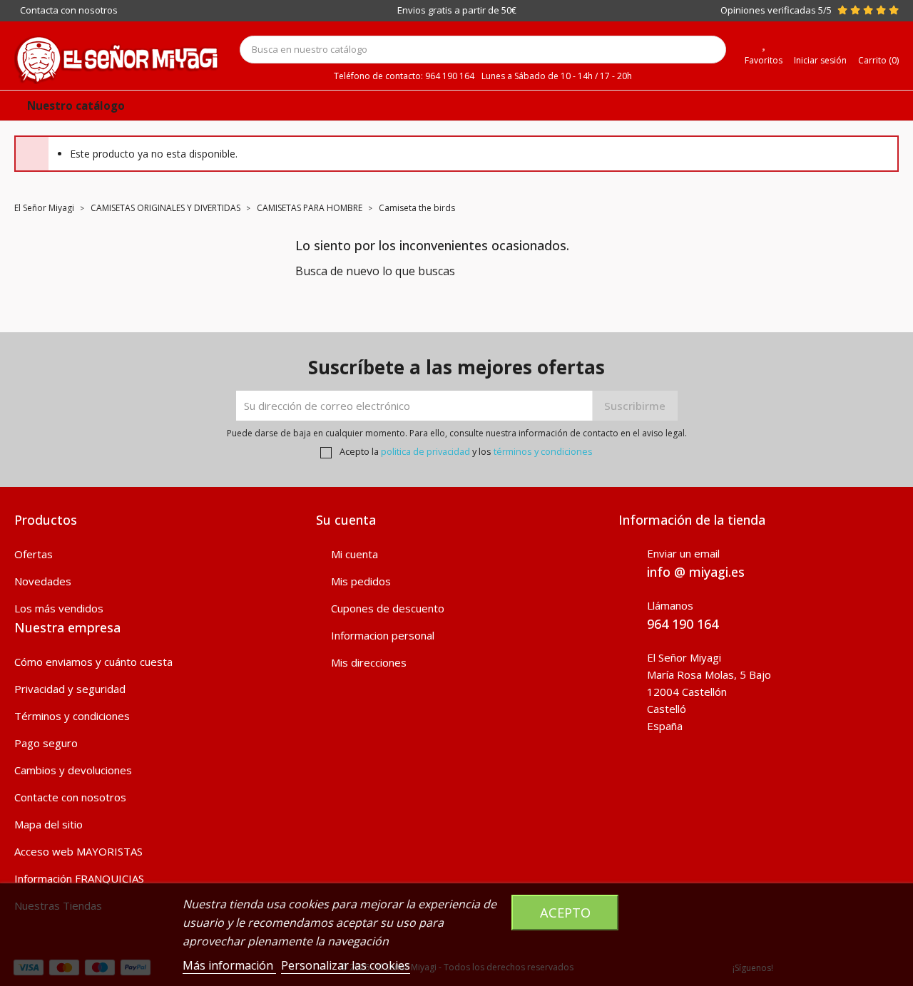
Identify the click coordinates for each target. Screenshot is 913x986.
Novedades (42, 581)
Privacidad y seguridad (70, 689)
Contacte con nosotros (70, 797)
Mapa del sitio (48, 824)
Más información (229, 965)
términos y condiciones (543, 451)
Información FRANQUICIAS (79, 878)
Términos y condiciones (72, 716)
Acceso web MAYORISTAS (78, 851)
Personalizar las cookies (345, 965)
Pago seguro (46, 743)
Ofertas (33, 554)
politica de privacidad (425, 451)
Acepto (565, 912)
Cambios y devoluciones (73, 770)
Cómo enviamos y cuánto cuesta (93, 661)
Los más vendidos (58, 608)
